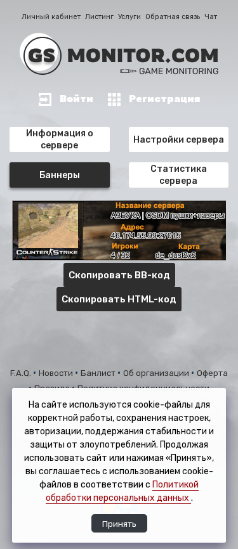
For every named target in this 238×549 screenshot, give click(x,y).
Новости (57, 373)
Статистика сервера (178, 175)
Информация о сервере (59, 139)
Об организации (157, 373)
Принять (119, 524)
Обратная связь (172, 17)
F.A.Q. (21, 373)
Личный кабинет (51, 17)
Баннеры (59, 175)
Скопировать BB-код (119, 275)
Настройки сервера (178, 139)
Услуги (129, 17)
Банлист (99, 373)
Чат (210, 17)
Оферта (212, 373)
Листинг (99, 17)
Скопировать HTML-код (119, 299)
